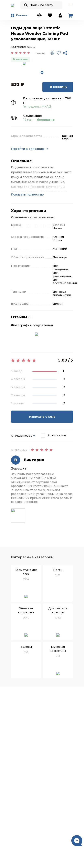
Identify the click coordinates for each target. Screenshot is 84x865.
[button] (71, 5)
